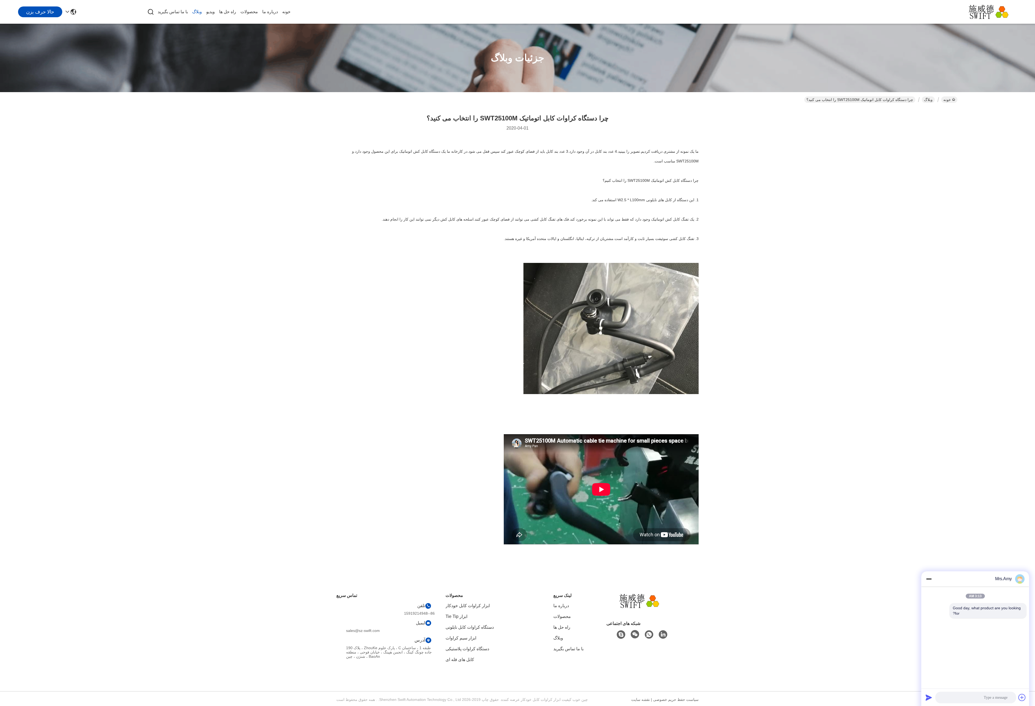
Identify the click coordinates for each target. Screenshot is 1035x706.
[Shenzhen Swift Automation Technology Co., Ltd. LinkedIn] (663, 634)
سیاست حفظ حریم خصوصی (676, 699)
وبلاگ (197, 11)
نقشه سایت (640, 699)
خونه (286, 11)
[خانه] (642, 607)
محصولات (249, 11)
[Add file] (1022, 697)
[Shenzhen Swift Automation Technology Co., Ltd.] (992, 12)
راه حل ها (227, 11)
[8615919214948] (649, 634)
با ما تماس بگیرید (173, 11)
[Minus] (929, 579)
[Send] (928, 697)
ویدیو (210, 11)
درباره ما (270, 11)
